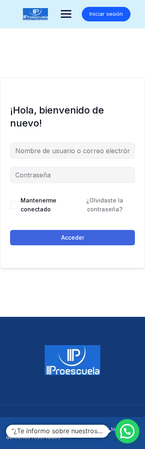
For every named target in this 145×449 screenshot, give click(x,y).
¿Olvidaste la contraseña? (104, 205)
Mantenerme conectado (38, 205)
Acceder (72, 237)
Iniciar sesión (106, 14)
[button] (127, 431)
